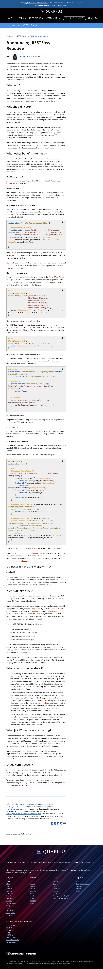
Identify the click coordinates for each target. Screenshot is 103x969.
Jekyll (25, 870)
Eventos (9, 891)
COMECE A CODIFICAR (74, 18)
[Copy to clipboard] (62, 222)
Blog (8, 25)
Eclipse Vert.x (10, 925)
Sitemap (9, 915)
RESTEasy (9, 935)
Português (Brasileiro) (83, 884)
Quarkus (16, 961)
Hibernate (9, 930)
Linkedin (32, 893)
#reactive (25, 36)
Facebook (33, 891)
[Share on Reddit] (61, 823)
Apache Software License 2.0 (63, 862)
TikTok (32, 898)
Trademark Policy (62, 961)
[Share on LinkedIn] (52, 823)
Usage (8, 906)
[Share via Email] (64, 823)
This (22, 616)
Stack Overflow (58, 891)
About (8, 884)
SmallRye (9, 928)
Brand (8, 908)
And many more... (12, 942)
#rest (37, 36)
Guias (54, 884)
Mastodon (33, 886)
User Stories (10, 896)
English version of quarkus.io (36, 3)
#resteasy (44, 36)
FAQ (54, 886)
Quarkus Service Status (60, 898)
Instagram (33, 901)
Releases (9, 901)
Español (78, 886)
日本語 (78, 891)
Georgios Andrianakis (32, 56)
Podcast (9, 889)
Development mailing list (61, 896)
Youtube (32, 896)
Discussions (56, 893)
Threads (32, 889)
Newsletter (10, 893)
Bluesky (32, 884)
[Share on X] (55, 823)
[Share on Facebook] (58, 823)
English (78, 881)
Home (8, 881)
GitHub (32, 903)
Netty (8, 932)
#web (32, 36)
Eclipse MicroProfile (12, 940)
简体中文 (78, 889)
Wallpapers (10, 910)
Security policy (11, 903)
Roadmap (9, 898)
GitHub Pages (41, 870)
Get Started (56, 889)
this (53, 598)
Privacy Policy (10, 913)
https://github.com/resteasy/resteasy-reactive (23, 814)
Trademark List (74, 961)
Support (55, 881)
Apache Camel (11, 937)
